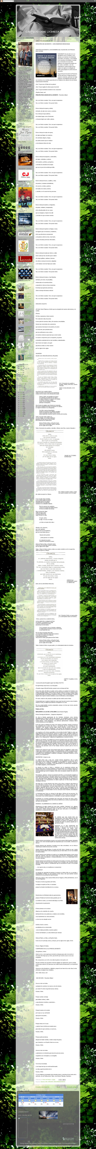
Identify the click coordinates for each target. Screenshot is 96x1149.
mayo (22, 387)
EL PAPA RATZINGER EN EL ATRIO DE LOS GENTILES (28, 346)
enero (22, 389)
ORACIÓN (50, 1081)
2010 (21, 414)
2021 (21, 392)
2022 (21, 374)
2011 (21, 412)
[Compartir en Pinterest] (65, 1080)
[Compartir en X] (62, 1080)
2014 (21, 406)
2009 (21, 416)
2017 (21, 400)
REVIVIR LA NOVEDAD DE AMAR (28, 320)
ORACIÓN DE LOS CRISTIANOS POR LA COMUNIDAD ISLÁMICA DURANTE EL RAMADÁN (24, 297)
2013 (21, 408)
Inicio (58, 1087)
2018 (21, 398)
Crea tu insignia (21, 1139)
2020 (21, 394)
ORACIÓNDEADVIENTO (59, 1081)
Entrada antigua (72, 1087)
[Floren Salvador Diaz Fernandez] (22, 1137)
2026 (21, 366)
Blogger (74, 1143)
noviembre (24, 376)
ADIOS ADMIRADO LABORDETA (22, 352)
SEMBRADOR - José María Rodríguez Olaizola (28, 305)
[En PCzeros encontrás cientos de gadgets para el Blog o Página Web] (68, 1138)
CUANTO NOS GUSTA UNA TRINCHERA (28, 313)
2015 (21, 404)
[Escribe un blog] (60, 1080)
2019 (21, 396)
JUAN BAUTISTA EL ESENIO (28, 287)
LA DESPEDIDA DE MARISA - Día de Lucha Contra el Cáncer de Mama (28, 329)
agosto (23, 383)
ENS (46, 1081)
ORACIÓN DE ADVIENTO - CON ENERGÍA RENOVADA (26, 379)
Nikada (59, 1143)
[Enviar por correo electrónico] (59, 1080)
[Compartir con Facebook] (63, 1080)
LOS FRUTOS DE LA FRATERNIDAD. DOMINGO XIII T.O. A (28, 358)
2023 (21, 372)
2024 (21, 370)
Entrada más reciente (42, 1087)
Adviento (43, 1081)
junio (22, 385)
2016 (21, 402)
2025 (21, 368)
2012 (21, 410)
